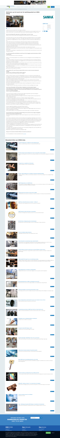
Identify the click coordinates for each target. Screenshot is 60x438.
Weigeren (53, 432)
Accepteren (48, 432)
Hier (14, 435)
